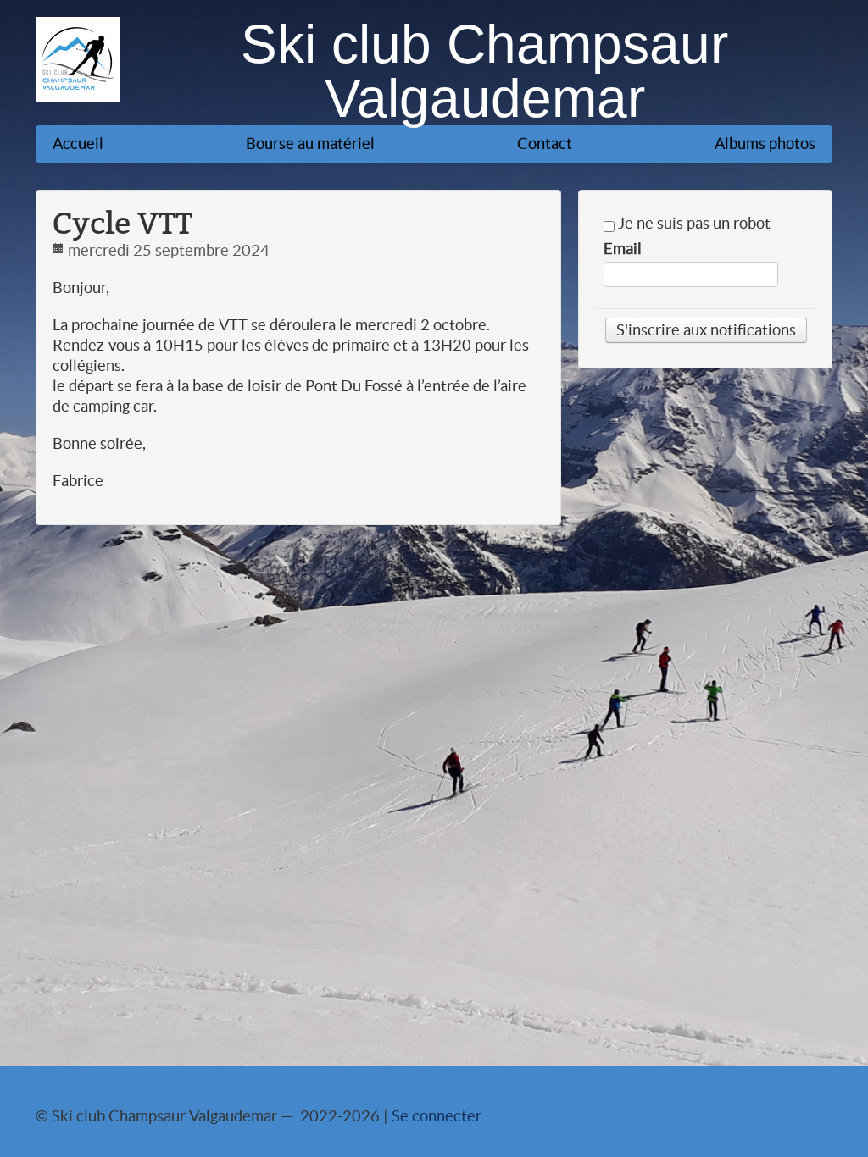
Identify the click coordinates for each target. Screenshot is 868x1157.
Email (623, 249)
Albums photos (765, 143)
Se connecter (436, 1116)
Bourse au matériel (310, 143)
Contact (544, 143)
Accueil (78, 143)
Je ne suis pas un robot (693, 223)
